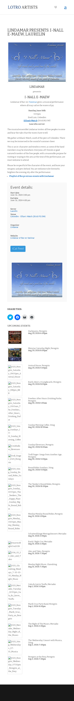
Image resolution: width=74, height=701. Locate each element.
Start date (14, 193)
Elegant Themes (37, 693)
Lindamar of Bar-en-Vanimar (22, 238)
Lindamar (14, 227)
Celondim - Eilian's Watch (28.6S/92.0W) (27, 216)
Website (14, 236)
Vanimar (33, 102)
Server (13, 209)
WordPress (37, 696)
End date (14, 198)
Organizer (14, 225)
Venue (13, 214)
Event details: (21, 187)
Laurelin (13, 211)
